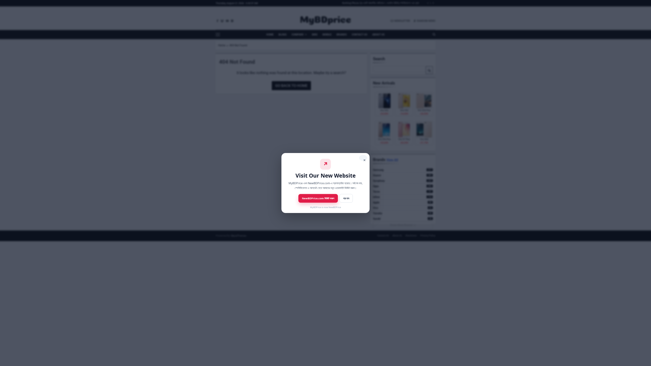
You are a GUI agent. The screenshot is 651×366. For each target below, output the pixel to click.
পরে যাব (346, 198)
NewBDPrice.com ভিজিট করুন (318, 198)
